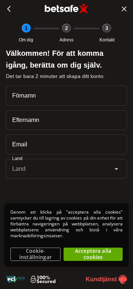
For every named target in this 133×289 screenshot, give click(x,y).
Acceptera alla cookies (93, 254)
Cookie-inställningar (35, 254)
